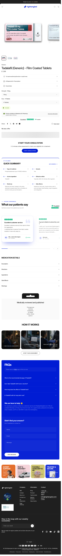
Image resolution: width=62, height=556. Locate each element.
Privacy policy (18, 551)
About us (22, 495)
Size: (6, 99)
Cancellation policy (47, 551)
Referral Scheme (32, 498)
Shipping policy (32, 551)
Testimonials (33, 495)
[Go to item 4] (15, 58)
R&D (21, 490)
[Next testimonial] (57, 248)
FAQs (15, 369)
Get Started (52, 164)
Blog (31, 490)
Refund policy (12, 551)
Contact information (39, 551)
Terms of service (25, 551)
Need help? (56, 123)
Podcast (32, 493)
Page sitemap (22, 504)
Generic (4, 64)
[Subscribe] (32, 525)
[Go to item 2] (9, 58)
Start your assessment (30, 353)
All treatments (22, 500)
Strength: (6, 91)
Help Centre (33, 501)
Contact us (22, 497)
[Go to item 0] (4, 58)
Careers (22, 493)
